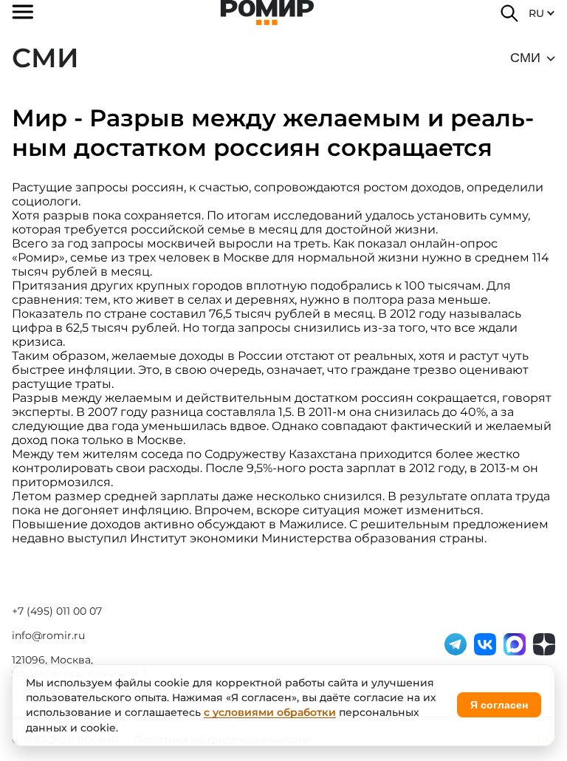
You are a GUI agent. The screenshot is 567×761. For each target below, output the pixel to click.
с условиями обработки (270, 712)
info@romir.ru (48, 635)
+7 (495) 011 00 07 (57, 611)
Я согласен (499, 705)
